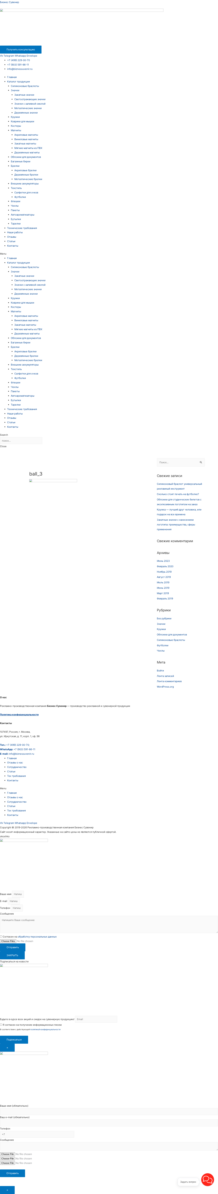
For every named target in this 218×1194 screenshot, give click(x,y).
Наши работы (15, 232)
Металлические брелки (28, 179)
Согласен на (30, 936)
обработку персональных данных (37, 936)
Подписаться (14, 1039)
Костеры (16, 125)
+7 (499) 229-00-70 (18, 60)
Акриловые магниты (26, 134)
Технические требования (22, 228)
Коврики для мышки (22, 121)
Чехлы (15, 205)
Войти (160, 670)
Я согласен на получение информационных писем (32, 1024)
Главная (12, 77)
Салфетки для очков (26, 192)
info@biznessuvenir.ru (20, 68)
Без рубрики (164, 618)
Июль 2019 (163, 582)
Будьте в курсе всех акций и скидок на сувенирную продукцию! (37, 1019)
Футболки (20, 196)
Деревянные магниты (27, 152)
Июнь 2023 (163, 560)
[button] (109, 254)
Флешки (15, 201)
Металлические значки (28, 108)
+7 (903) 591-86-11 (18, 64)
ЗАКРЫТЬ (12, 955)
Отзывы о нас (15, 762)
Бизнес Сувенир (9, 2)
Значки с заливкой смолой (29, 103)
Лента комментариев (169, 681)
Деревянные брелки (26, 174)
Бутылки (16, 219)
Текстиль (16, 188)
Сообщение (7, 913)
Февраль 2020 (165, 566)
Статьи (11, 241)
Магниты (16, 130)
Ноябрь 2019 (164, 571)
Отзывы (11, 236)
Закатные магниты (25, 143)
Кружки (15, 116)
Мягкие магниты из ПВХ (28, 148)
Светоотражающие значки (29, 99)
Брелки (15, 165)
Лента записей (165, 676)
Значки (15, 90)
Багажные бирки (20, 161)
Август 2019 (164, 577)
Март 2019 (163, 593)
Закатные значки (24, 94)
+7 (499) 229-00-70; (15, 744)
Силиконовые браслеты (25, 86)
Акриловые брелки (25, 170)
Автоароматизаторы (22, 214)
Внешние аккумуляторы (25, 183)
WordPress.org (165, 686)
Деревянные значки (26, 112)
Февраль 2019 (165, 598)
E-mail (4, 901)
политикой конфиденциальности (45, 1029)
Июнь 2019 (163, 587)
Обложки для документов (26, 156)
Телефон (5, 907)
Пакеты (15, 210)
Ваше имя (6, 894)
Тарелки (16, 223)
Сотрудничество (16, 767)
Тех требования (16, 775)
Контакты (12, 245)
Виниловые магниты (26, 139)
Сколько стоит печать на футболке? (178, 494)
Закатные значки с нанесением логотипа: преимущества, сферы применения (176, 524)
